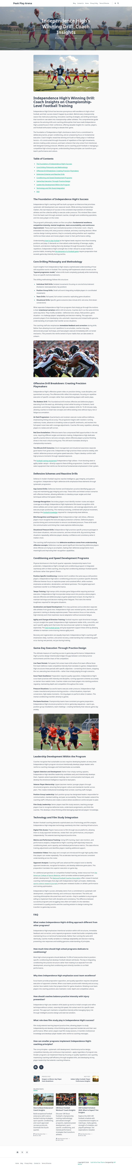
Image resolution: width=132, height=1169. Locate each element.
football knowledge (50, 512)
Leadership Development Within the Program (53, 185)
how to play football (52, 241)
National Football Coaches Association (67, 878)
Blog (74, 3)
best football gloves (52, 628)
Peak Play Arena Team (62, 38)
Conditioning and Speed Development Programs (54, 178)
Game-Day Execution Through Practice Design (53, 181)
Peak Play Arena (22, 3)
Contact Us (80, 3)
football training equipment (47, 461)
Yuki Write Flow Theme (97, 1162)
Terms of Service (104, 3)
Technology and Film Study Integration (51, 188)
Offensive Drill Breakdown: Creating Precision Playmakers (58, 171)
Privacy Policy (94, 3)
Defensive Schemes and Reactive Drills (51, 174)
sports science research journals (45, 883)
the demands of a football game (67, 251)
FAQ (38, 192)
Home (87, 3)
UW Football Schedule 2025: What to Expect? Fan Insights (88, 1110)
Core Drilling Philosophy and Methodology (52, 167)
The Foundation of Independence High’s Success (54, 164)
